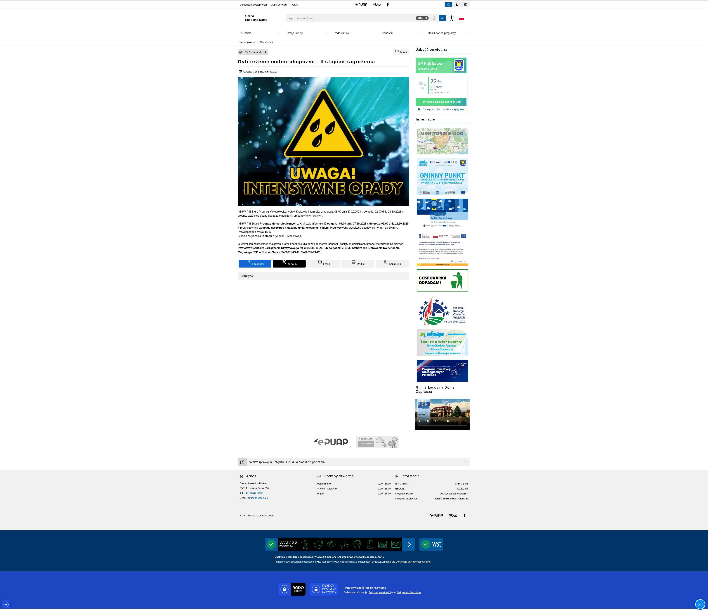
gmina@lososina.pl (258, 498)
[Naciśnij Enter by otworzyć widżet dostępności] (451, 18)
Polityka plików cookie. (409, 592)
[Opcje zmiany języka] (461, 18)
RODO (294, 4)
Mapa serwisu (278, 4)
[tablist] (457, 4)
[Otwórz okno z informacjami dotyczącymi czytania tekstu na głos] (240, 52)
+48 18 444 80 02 (253, 493)
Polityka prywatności (380, 592)
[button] (361, 4)
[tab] (448, 4)
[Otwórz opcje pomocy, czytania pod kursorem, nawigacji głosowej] (700, 604)
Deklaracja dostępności (253, 4)
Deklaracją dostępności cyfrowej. (413, 561)
